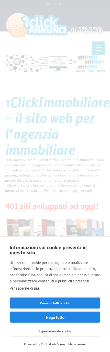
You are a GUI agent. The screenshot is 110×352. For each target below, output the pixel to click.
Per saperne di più (24, 288)
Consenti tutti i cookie (55, 303)
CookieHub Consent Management (63, 344)
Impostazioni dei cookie (55, 331)
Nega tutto (55, 317)
